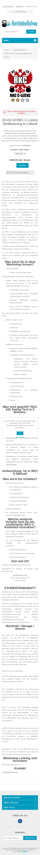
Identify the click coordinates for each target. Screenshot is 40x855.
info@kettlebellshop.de (10, 772)
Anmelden (19, 6)
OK (20, 433)
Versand (24, 851)
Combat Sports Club (20, 575)
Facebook (20, 821)
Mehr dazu (20, 437)
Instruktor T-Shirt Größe (20, 150)
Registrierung (8, 6)
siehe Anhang (11, 464)
